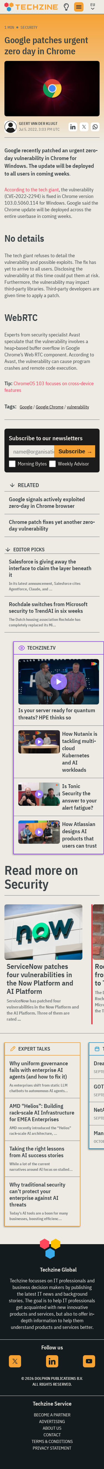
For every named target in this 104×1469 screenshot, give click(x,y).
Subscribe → (75, 451)
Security (29, 27)
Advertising (52, 1421)
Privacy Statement (52, 1448)
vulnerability (78, 407)
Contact (52, 1434)
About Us (52, 1428)
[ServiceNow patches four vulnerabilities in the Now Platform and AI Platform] (43, 932)
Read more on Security (41, 877)
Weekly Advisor (73, 463)
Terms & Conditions (52, 1441)
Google (26, 407)
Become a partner (52, 1414)
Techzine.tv (41, 648)
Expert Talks (34, 1049)
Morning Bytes (32, 463)
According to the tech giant (31, 189)
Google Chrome (50, 407)
